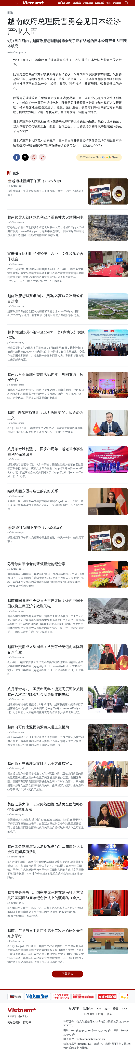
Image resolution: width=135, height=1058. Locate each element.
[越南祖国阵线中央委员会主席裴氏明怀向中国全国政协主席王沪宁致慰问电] (108, 611)
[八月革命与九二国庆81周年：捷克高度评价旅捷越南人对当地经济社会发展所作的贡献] (108, 699)
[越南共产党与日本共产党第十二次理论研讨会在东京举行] (108, 941)
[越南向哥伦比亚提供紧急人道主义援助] (108, 737)
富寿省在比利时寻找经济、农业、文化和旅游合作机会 (45, 256)
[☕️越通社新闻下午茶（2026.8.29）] (108, 538)
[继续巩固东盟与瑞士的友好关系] (108, 501)
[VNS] (20, 996)
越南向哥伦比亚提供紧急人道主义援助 (38, 727)
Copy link (42, 157)
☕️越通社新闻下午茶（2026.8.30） (36, 181)
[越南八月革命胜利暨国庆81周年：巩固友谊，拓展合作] (108, 385)
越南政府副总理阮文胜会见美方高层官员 (40, 763)
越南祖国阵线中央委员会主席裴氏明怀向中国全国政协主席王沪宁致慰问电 (45, 603)
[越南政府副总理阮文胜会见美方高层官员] (108, 774)
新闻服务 (89, 1014)
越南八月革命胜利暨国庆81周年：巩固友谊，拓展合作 (45, 377)
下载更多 (67, 974)
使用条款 (88, 1008)
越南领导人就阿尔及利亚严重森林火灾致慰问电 (45, 217)
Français (88, 2)
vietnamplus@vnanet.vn (91, 1039)
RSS (98, 1008)
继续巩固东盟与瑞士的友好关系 (32, 491)
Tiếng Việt (64, 2)
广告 (100, 1014)
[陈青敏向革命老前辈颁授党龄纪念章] (108, 574)
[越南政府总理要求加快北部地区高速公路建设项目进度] (108, 306)
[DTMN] (67, 996)
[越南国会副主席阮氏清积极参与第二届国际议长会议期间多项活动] (108, 857)
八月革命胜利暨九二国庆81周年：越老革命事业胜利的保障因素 (45, 451)
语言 (115, 1008)
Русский (117, 3)
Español (99, 2)
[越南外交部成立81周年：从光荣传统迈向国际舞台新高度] (108, 657)
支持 (107, 1008)
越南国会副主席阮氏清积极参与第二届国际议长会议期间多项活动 (45, 849)
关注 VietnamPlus (90, 157)
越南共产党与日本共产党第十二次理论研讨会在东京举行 (45, 933)
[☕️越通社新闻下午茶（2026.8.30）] (108, 191)
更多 (16, 173)
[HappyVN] (112, 996)
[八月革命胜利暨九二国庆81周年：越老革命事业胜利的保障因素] (108, 459)
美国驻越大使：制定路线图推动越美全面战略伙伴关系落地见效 (45, 807)
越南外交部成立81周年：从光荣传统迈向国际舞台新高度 (45, 649)
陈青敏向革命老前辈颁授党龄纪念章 (36, 564)
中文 (108, 3)
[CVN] (44, 996)
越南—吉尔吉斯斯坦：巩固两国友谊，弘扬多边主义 (45, 415)
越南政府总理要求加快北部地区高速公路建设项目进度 (45, 298)
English (77, 2)
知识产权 (74, 1008)
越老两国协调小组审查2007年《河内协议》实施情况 (46, 335)
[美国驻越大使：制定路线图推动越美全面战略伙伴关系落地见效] (108, 814)
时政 (10, 12)
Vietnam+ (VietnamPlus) (33, 2)
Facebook (16, 157)
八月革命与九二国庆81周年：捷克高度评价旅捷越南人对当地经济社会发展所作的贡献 (45, 691)
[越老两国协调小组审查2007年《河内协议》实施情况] (108, 343)
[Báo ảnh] (90, 996)
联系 (109, 1014)
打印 (33, 157)
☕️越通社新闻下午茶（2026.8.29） (35, 527)
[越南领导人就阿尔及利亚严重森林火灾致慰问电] (108, 228)
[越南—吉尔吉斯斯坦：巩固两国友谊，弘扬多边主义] (108, 423)
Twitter (25, 157)
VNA (124, 1008)
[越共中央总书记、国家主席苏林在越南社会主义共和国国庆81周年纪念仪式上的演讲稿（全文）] (108, 903)
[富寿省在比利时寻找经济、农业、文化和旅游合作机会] (108, 264)
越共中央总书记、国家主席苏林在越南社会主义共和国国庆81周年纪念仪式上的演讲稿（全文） (45, 895)
